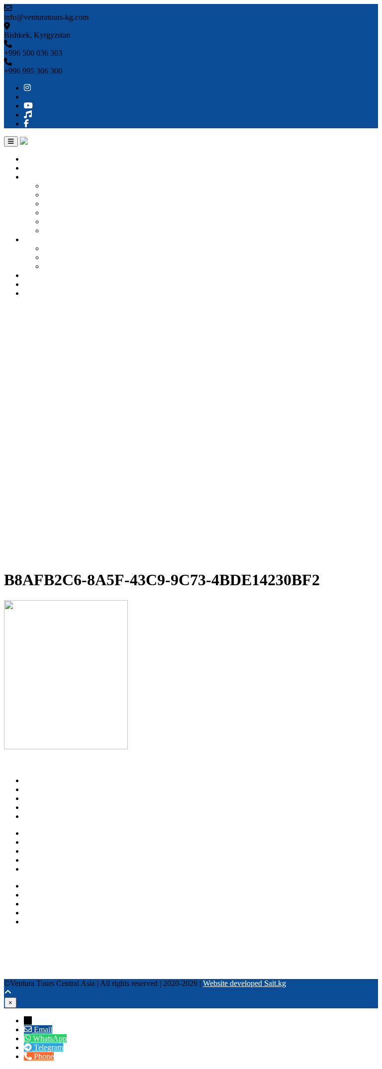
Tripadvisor (22, 947)
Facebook (19, 974)
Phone (44, 1056)
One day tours (66, 248)
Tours (33, 239)
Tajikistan (59, 221)
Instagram (19, 938)
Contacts (37, 293)
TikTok (15, 965)
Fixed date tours (69, 266)
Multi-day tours (68, 257)
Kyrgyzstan (62, 185)
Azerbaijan (61, 230)
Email (43, 1029)
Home (33, 159)
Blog (31, 284)
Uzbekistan (61, 194)
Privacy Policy (47, 860)
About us (38, 168)
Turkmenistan (65, 212)
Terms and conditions (57, 869)
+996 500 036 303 (53, 886)
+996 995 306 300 (53, 895)
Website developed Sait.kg (244, 983)
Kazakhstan (62, 203)
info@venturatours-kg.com (66, 903)
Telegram (38, 921)
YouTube (18, 956)
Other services (46, 275)
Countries (39, 177)
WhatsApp (41, 912)
